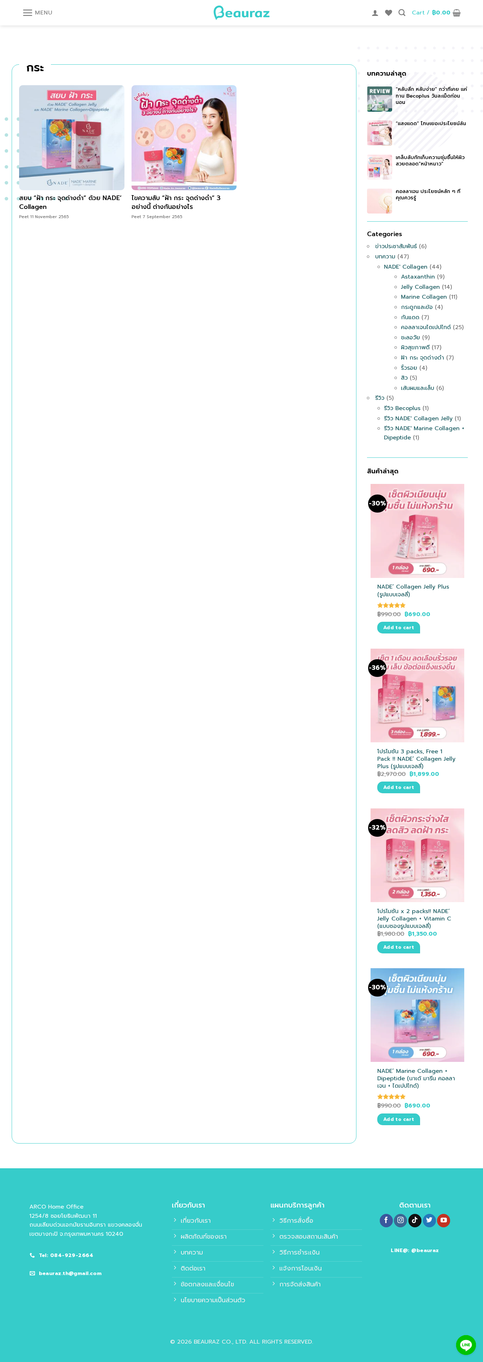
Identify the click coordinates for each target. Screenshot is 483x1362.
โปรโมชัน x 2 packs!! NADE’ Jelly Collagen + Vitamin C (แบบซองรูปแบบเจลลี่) (414, 918)
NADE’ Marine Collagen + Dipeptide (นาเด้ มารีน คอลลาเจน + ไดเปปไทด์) (416, 1078)
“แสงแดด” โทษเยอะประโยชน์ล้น (431, 123)
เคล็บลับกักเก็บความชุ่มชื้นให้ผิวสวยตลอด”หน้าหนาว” (430, 161)
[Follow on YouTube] (443, 1220)
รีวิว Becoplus (402, 408)
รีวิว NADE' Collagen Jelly (418, 418)
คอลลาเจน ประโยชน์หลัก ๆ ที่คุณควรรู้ (428, 194)
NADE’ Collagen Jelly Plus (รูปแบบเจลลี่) (413, 590)
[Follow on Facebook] (386, 1220)
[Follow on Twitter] (429, 1220)
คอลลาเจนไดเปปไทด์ (426, 327)
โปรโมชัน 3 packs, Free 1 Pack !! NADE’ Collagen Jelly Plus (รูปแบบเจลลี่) (416, 759)
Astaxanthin (418, 277)
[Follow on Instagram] (400, 1220)
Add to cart (398, 627)
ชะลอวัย (410, 337)
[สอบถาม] (466, 1345)
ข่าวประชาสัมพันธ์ (396, 246)
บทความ (385, 256)
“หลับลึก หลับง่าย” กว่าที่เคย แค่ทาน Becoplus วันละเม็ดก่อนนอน (431, 96)
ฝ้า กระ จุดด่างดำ (422, 357)
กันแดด (410, 317)
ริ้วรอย (409, 368)
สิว (404, 378)
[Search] (401, 12)
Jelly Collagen (420, 287)
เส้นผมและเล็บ (417, 388)
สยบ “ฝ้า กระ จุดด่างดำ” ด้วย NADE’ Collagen (70, 202)
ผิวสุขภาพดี (415, 347)
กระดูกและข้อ (417, 307)
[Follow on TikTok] (414, 1220)
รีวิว (379, 398)
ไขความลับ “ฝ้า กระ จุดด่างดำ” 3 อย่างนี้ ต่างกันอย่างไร (176, 202)
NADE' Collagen (405, 267)
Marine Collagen (424, 297)
